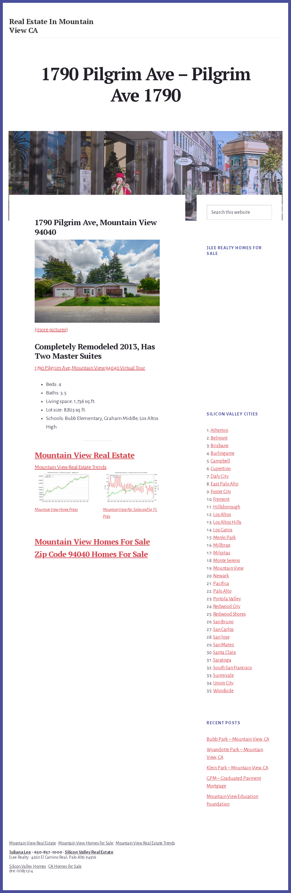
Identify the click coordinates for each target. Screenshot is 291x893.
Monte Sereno (226, 560)
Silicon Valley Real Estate (89, 852)
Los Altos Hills (227, 522)
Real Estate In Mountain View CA (51, 25)
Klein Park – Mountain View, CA (237, 767)
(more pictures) (51, 329)
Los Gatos (222, 530)
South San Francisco (232, 667)
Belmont (219, 438)
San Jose (221, 637)
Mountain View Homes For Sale (92, 541)
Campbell (220, 461)
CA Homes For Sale (65, 866)
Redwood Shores (229, 614)
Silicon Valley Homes (27, 866)
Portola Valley (227, 598)
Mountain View (228, 568)
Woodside (223, 690)
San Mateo (223, 644)
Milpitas (221, 553)
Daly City (219, 476)
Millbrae (221, 545)
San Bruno (223, 621)
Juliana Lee (20, 852)
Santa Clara (224, 652)
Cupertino (220, 468)
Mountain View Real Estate (84, 455)
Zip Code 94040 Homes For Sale (91, 554)
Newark (221, 576)
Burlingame (222, 453)
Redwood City (226, 606)
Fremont (221, 499)
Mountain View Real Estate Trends (71, 467)
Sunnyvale (223, 675)
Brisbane (219, 445)
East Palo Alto (224, 484)
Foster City (221, 491)
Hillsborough (226, 507)
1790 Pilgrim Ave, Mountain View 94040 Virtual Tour (90, 368)
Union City (223, 683)
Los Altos (222, 514)
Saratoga (222, 660)
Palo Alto (222, 591)
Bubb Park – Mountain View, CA (238, 739)
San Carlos (223, 629)
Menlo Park (224, 537)
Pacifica (221, 583)
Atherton (219, 430)
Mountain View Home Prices (56, 509)
